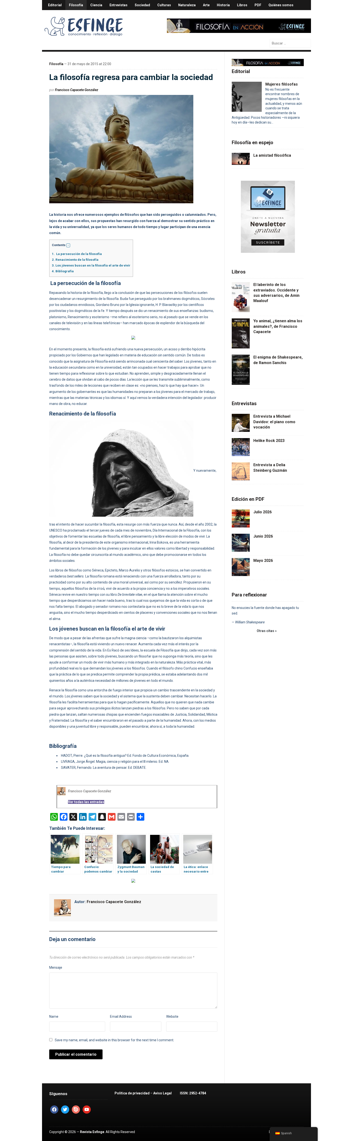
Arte (206, 5)
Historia (223, 5)
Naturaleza (187, 5)
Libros (242, 5)
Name (53, 1016)
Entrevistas (119, 5)
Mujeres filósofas (281, 84)
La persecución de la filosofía (77, 254)
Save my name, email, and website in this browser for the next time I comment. (114, 1040)
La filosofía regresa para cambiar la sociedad (131, 77)
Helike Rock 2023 (269, 440)
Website (172, 1016)
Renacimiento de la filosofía (75, 259)
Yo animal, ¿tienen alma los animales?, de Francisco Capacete (277, 326)
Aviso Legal (162, 1093)
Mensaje (55, 967)
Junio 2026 (263, 536)
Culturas (164, 5)
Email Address (121, 1016)
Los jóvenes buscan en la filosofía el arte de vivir (91, 265)
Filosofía (76, 5)
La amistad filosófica (272, 155)
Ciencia (96, 5)
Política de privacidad (132, 1093)
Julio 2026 (262, 512)
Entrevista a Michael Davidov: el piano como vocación (274, 421)
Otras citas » (267, 631)
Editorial (55, 5)
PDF (258, 5)
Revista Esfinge (92, 1132)
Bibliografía (63, 271)
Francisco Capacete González (76, 90)
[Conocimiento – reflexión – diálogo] (84, 25)
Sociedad (142, 5)
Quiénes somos (280, 5)
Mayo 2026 (263, 560)
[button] (68, 245)
